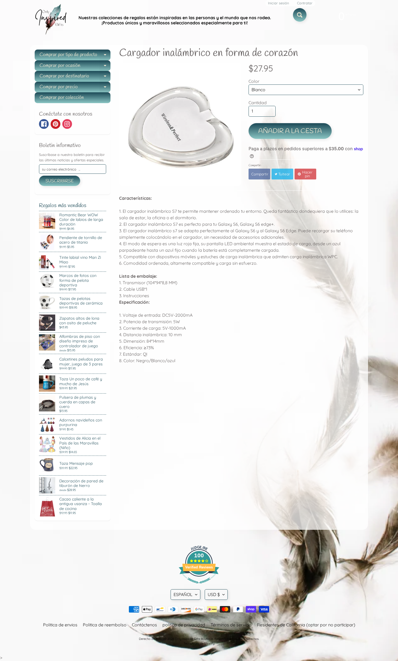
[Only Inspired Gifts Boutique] (50, 20)
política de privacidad (183, 624)
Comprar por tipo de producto (75, 55)
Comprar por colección (62, 97)
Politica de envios (60, 624)
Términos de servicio (231, 624)
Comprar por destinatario (75, 77)
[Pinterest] (55, 124)
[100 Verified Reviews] (199, 586)
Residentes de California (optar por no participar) (306, 624)
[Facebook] (44, 124)
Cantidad (258, 102)
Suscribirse (59, 181)
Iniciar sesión (278, 3)
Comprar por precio (75, 88)
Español (183, 594)
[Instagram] (67, 124)
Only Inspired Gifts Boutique (194, 639)
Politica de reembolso (104, 624)
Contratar (304, 3)
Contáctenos (144, 624)
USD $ (214, 594)
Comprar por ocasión (75, 66)
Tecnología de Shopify (199, 643)
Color (254, 81)
